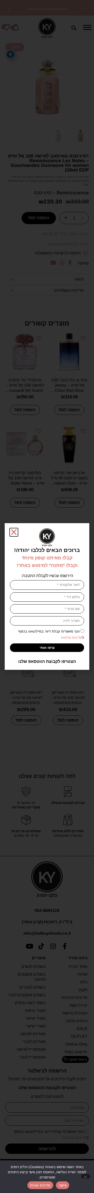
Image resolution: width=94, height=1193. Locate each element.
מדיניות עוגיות (40, 1185)
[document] (47, 596)
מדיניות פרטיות (71, 638)
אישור (62, 1185)
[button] (14, 532)
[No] (85, 1176)
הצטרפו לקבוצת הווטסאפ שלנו (47, 661)
